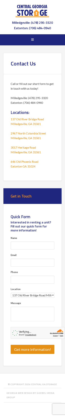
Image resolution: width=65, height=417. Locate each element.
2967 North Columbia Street (28, 133)
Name (14, 238)
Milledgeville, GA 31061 (26, 124)
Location (16, 289)
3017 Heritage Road (23, 147)
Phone (14, 272)
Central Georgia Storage (32, 11)
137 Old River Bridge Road (27, 119)
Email (14, 255)
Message (16, 303)
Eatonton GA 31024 (23, 166)
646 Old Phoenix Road (24, 161)
